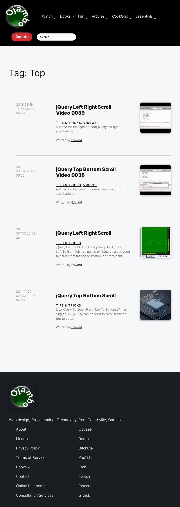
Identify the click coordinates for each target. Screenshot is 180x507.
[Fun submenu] (86, 18)
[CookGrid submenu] (130, 18)
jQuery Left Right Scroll (83, 233)
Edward (76, 140)
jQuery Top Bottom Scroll (86, 295)
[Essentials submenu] (155, 18)
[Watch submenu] (55, 18)
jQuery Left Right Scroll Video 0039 (83, 110)
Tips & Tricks (68, 122)
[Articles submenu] (107, 18)
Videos (90, 122)
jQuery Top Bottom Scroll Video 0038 (86, 172)
